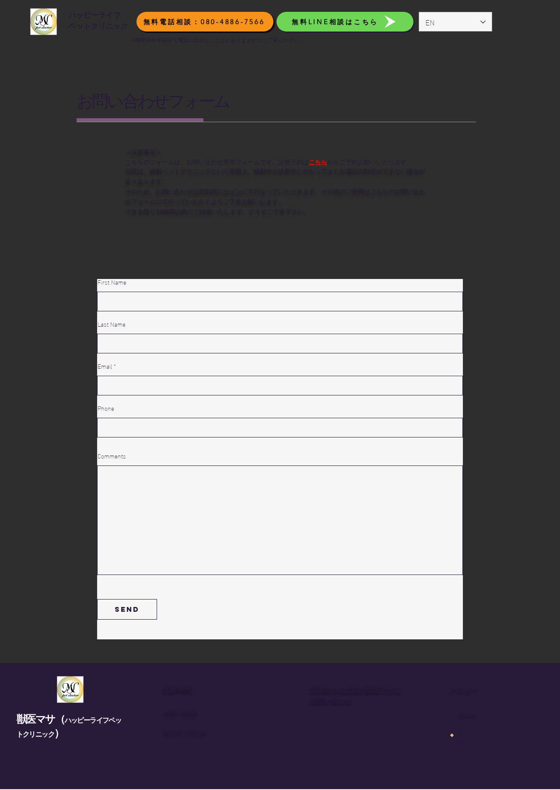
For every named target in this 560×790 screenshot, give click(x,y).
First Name (112, 282)
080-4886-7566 (350, 724)
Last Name (112, 324)
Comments (112, 456)
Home (467, 714)
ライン (232, 191)
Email (105, 366)
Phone (106, 408)
